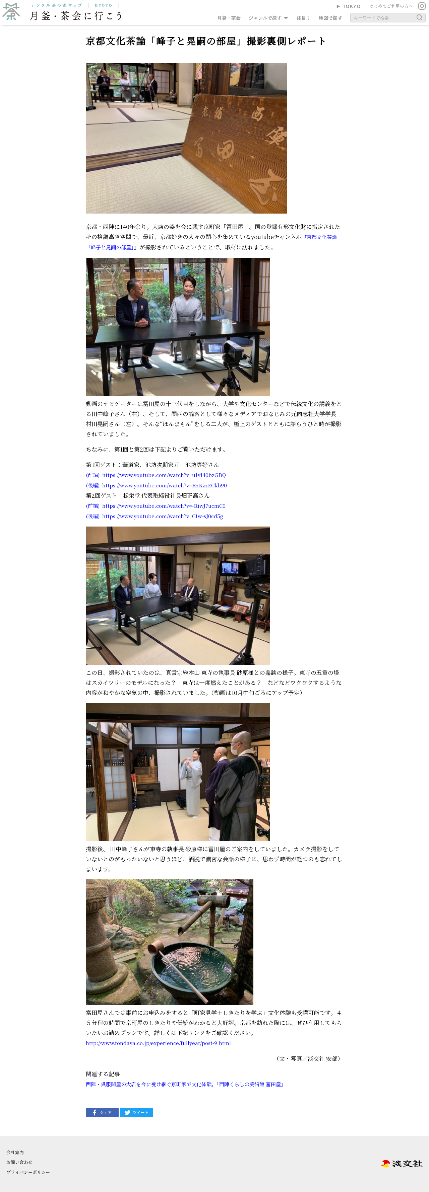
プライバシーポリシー (28, 1172)
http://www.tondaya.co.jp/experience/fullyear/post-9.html (158, 1042)
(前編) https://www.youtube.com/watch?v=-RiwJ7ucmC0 (156, 505)
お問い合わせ (19, 1162)
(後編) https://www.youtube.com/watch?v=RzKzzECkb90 (156, 485)
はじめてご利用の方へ (391, 6)
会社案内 (15, 1152)
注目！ (304, 17)
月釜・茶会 (229, 17)
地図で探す (330, 17)
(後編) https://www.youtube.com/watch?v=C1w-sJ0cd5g (154, 516)
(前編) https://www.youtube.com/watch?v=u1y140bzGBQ (156, 474)
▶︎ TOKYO (348, 6)
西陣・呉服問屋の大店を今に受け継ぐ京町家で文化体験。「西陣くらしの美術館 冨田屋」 (186, 1084)
